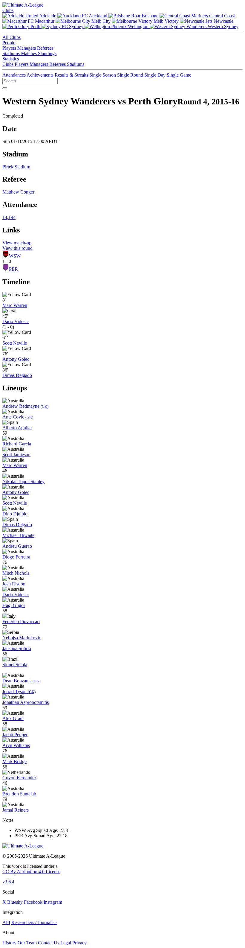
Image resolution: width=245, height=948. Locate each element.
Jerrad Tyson (19, 691)
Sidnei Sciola (14, 664)
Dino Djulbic (14, 513)
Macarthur (45, 21)
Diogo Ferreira (16, 556)
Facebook (33, 902)
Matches (29, 53)
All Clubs (11, 37)
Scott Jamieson (16, 454)
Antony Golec (15, 359)
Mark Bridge (14, 761)
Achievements (41, 74)
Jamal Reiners (15, 809)
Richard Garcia (16, 443)
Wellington (138, 26)
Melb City (101, 21)
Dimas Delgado (17, 375)
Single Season (103, 74)
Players (9, 48)
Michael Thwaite (18, 535)
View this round (17, 248)
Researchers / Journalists (34, 922)
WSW (15, 255)
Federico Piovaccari (21, 621)
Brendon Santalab (19, 793)
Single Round (130, 74)
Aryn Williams (16, 745)
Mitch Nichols (15, 573)
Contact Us (48, 942)
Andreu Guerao (17, 546)
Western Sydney (222, 26)
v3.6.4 (8, 881)
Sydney (76, 26)
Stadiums (11, 53)
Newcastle (222, 21)
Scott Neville (14, 343)
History (9, 942)
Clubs (7, 10)
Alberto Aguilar (17, 427)
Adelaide (47, 15)
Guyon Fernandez (19, 777)
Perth (35, 26)
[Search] (4, 88)
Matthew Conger (18, 191)
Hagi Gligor (13, 605)
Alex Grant (13, 718)
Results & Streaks (72, 74)
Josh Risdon (13, 583)
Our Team (27, 942)
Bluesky (15, 902)
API (6, 922)
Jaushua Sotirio (16, 648)
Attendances (14, 74)
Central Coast (221, 15)
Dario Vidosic (15, 321)
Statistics (10, 58)
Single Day (155, 74)
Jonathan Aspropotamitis (25, 702)
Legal (65, 942)
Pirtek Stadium (16, 166)
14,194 (9, 217)
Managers (27, 48)
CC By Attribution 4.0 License (31, 871)
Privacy (79, 942)
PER (13, 269)
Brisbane (150, 15)
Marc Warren (14, 305)
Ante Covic (17, 416)
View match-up (16, 242)
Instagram (53, 902)
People (8, 42)
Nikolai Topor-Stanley (23, 481)
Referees (45, 48)
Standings (47, 53)
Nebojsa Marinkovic (21, 637)
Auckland (98, 15)
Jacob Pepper (14, 734)
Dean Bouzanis (21, 680)
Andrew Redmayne (25, 406)
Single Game (179, 74)
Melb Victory (166, 21)
